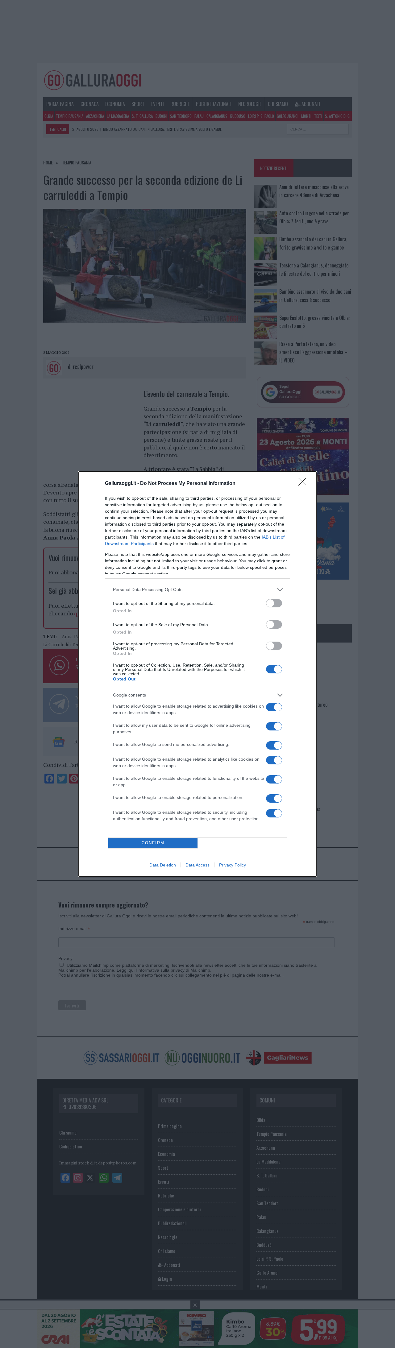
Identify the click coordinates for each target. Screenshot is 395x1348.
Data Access (197, 864)
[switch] (274, 603)
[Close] (304, 484)
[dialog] (197, 674)
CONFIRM (153, 843)
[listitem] (197, 589)
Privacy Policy (232, 864)
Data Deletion (162, 864)
